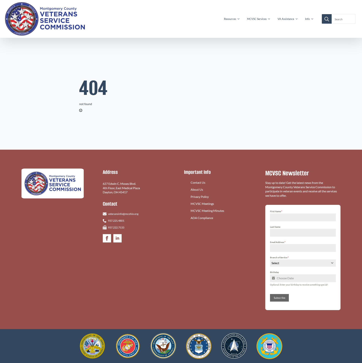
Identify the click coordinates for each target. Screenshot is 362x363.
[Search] (327, 19)
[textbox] (299, 263)
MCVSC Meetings (202, 203)
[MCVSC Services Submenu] (270, 19)
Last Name (275, 226)
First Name (276, 211)
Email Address (277, 242)
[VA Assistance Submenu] (297, 19)
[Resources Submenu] (239, 19)
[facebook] (107, 238)
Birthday (274, 272)
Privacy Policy (200, 196)
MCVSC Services (257, 18)
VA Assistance (286, 18)
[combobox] (303, 263)
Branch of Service (279, 257)
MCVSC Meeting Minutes (207, 210)
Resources (230, 18)
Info (307, 18)
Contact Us (198, 182)
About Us (197, 189)
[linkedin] (117, 238)
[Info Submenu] (313, 19)
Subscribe (279, 297)
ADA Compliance (202, 218)
